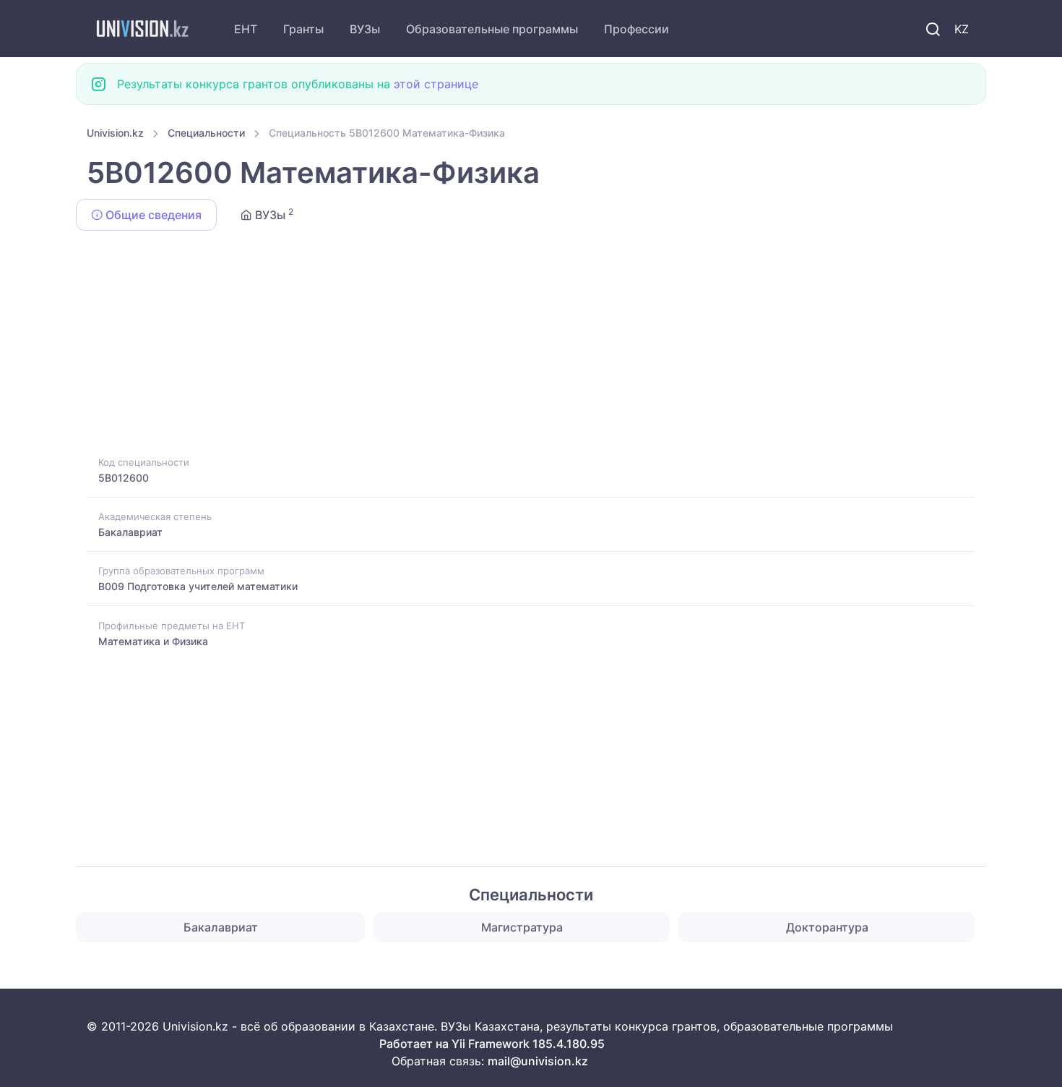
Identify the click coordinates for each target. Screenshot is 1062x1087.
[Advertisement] (520, 345)
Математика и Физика (153, 641)
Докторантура (827, 927)
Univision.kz (115, 133)
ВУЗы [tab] (272, 214)
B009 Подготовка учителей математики (198, 586)
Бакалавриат (130, 532)
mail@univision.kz (538, 1061)
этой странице (436, 84)
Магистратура (522, 927)
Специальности (206, 133)
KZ (961, 29)
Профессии (636, 29)
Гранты (303, 29)
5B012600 (123, 478)
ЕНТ (245, 29)
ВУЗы (365, 29)
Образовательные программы (492, 29)
